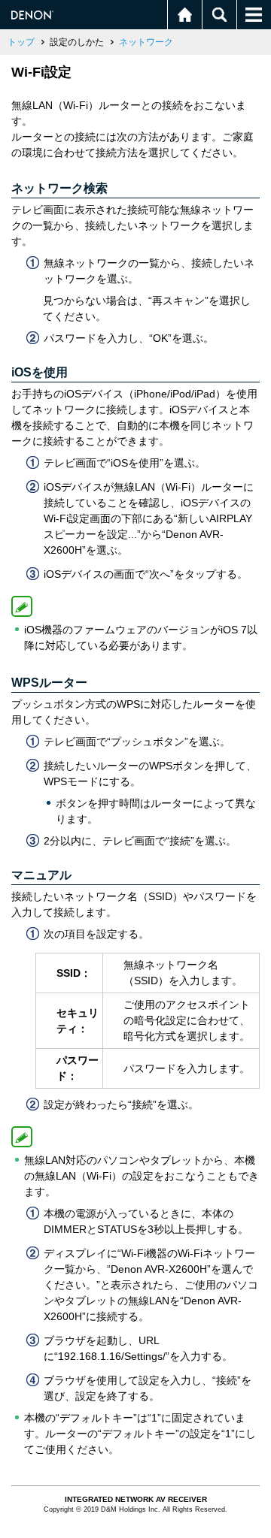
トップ (21, 42)
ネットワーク (146, 42)
